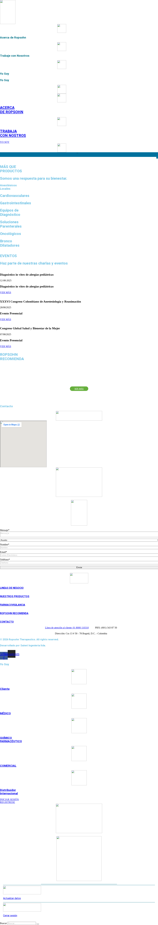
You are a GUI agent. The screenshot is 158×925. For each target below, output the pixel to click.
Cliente (5, 689)
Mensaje (4, 530)
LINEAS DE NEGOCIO (12, 587)
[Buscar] (38, 924)
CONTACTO (7, 621)
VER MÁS (5, 292)
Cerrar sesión (10, 915)
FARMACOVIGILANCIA (12, 604)
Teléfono (5, 559)
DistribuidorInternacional (9, 791)
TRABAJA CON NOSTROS (13, 133)
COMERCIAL (8, 765)
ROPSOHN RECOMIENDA (14, 613)
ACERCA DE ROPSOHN (11, 109)
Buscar (3, 923)
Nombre (4, 544)
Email (3, 552)
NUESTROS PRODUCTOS (14, 596)
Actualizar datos (12, 898)
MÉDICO (5, 713)
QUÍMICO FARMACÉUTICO (11, 739)
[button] (77, 153)
